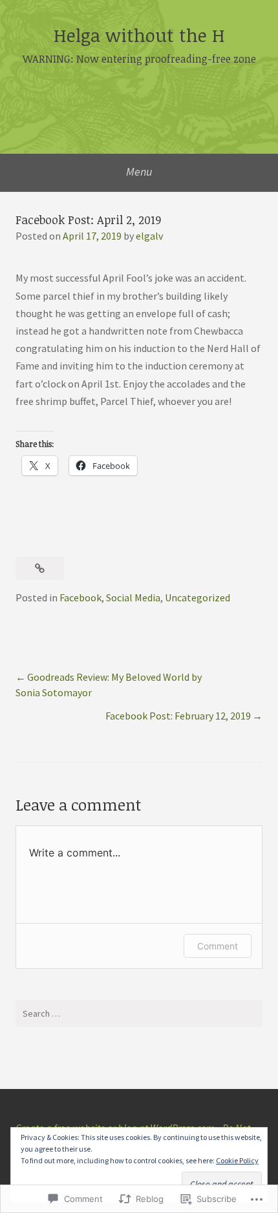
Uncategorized (197, 597)
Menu (139, 171)
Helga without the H (139, 35)
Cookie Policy (237, 1160)
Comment (217, 945)
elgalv (149, 235)
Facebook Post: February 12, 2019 (178, 715)
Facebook (80, 597)
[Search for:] (139, 1013)
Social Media (133, 597)
